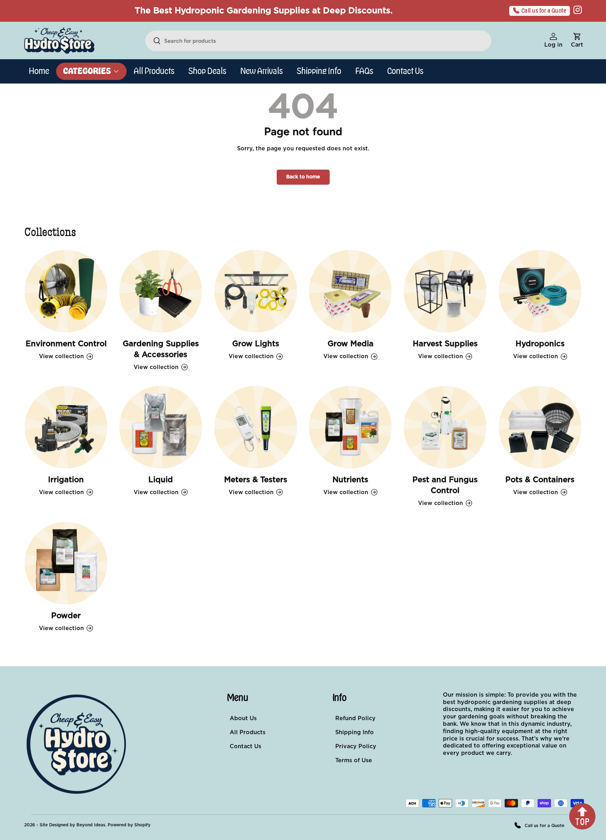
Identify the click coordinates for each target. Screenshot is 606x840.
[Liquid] (160, 427)
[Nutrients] (350, 427)
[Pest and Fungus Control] (445, 427)
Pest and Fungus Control (445, 485)
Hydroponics (540, 344)
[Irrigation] (66, 427)
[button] (577, 40)
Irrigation (66, 480)
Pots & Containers (539, 480)
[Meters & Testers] (255, 427)
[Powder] (66, 563)
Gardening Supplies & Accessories (161, 349)
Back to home (303, 177)
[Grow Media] (350, 291)
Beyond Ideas (90, 825)
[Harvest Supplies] (445, 291)
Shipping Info (319, 71)
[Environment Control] (66, 291)
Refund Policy (355, 718)
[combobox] (318, 40)
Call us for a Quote (544, 11)
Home (39, 71)
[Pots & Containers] (540, 427)
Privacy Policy (355, 746)
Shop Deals (207, 71)
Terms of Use (353, 760)
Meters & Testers (255, 480)
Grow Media (350, 344)
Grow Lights (255, 344)
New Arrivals (261, 71)
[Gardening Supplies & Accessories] (160, 291)
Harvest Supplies (445, 344)
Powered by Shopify (129, 825)
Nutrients (350, 480)
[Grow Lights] (255, 291)
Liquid (160, 480)
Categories (87, 71)
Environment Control (66, 344)
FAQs (364, 71)
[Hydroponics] (540, 291)
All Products (154, 71)
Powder (66, 616)
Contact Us (405, 71)
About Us (243, 718)
